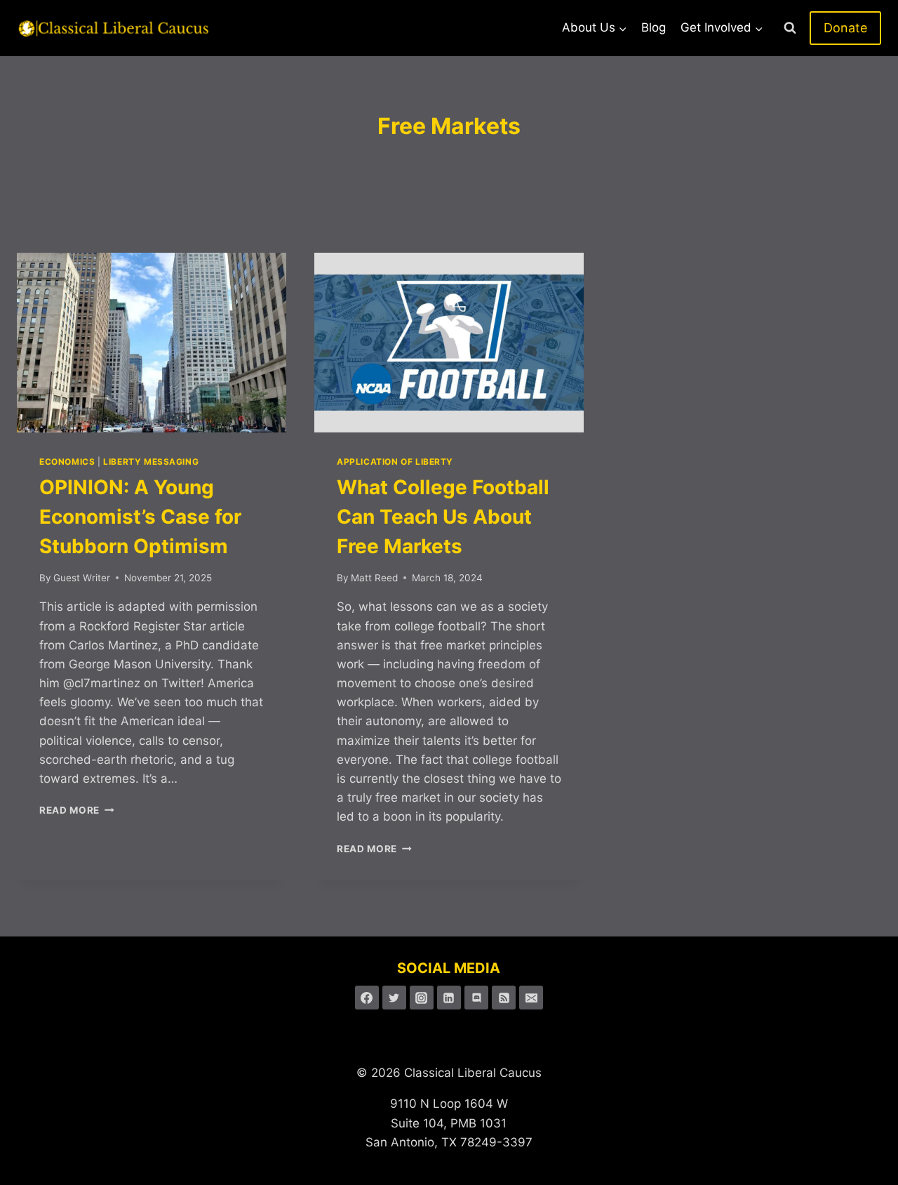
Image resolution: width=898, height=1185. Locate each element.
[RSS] (504, 997)
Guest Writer (81, 577)
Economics (67, 461)
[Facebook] (367, 997)
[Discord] (476, 997)
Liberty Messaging (151, 461)
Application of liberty (395, 461)
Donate (845, 27)
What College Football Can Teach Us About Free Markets (443, 516)
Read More (76, 810)
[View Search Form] (790, 28)
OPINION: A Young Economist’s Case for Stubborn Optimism (140, 516)
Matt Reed (374, 577)
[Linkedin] (449, 997)
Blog (653, 27)
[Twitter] (394, 997)
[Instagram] (422, 997)
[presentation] (151, 342)
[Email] (531, 997)
